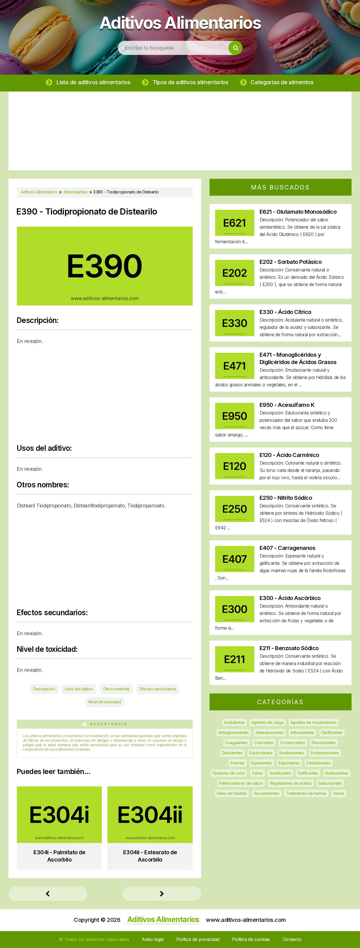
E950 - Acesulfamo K (287, 404)
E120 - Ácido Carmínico (289, 455)
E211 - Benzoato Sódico (289, 648)
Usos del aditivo (79, 688)
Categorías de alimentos (282, 82)
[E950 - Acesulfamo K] (234, 427)
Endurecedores (325, 752)
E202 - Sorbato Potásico (291, 261)
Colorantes (263, 742)
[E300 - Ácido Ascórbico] (234, 620)
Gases (257, 773)
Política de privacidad (197, 939)
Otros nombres (116, 688)
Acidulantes (234, 722)
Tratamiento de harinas (306, 793)
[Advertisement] (180, 131)
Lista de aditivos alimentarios (93, 82)
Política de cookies (251, 939)
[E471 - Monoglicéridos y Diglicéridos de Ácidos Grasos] (234, 377)
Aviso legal (153, 939)
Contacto (292, 939)
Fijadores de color (229, 773)
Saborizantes (330, 783)
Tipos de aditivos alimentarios (190, 82)
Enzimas (237, 762)
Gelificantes (308, 773)
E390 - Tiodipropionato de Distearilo (86, 212)
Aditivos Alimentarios (180, 22)
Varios (338, 793)
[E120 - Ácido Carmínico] (234, 477)
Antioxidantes (302, 732)
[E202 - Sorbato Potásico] (234, 284)
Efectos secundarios (158, 688)
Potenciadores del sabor (241, 783)
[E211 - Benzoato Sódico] (234, 670)
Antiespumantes (270, 732)
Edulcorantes (260, 752)
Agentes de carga (267, 722)
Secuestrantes (266, 793)
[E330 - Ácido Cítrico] (234, 334)
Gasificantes (280, 773)
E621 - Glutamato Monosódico (298, 211)
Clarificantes (332, 732)
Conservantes (292, 742)
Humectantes (336, 773)
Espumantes (289, 762)
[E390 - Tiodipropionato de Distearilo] (105, 304)
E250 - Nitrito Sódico (286, 497)
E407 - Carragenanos (288, 548)
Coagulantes (236, 742)
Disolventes (232, 752)
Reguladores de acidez (291, 783)
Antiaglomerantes (233, 732)
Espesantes (261, 762)
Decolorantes (324, 742)
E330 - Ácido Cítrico (285, 312)
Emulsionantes (291, 752)
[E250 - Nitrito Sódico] (234, 520)
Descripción (44, 688)
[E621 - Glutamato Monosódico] (234, 234)
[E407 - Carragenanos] (234, 570)
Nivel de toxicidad (105, 701)
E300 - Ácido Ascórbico (290, 598)
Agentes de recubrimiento (313, 722)
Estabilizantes (318, 762)
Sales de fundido (232, 793)
